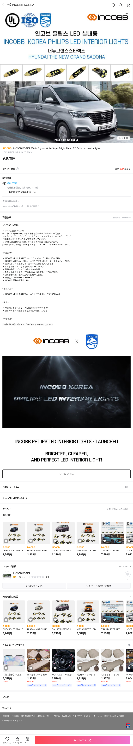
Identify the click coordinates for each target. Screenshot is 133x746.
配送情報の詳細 (10, 201)
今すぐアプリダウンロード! (84, 716)
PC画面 (57, 716)
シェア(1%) (17, 743)
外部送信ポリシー (44, 716)
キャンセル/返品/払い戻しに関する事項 (20, 206)
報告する (7, 707)
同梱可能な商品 (10, 596)
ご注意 (5, 696)
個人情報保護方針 (28, 716)
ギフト (27, 743)
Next (126, 76)
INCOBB (7, 148)
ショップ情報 (65, 566)
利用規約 (15, 716)
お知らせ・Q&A (65, 487)
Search (120, 5)
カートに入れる (82, 740)
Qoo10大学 (66, 716)
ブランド (65, 509)
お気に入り (7, 743)
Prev (6, 76)
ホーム (99, 716)
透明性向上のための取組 (114, 716)
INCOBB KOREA (23, 4)
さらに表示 (68, 474)
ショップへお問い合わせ (67, 498)
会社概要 (6, 716)
